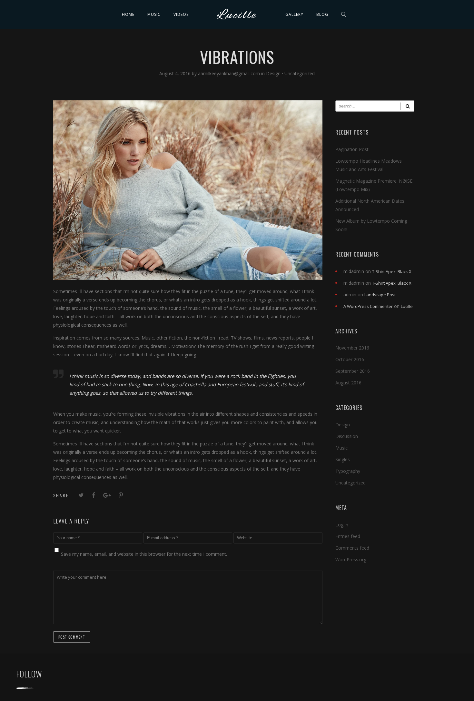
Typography (347, 471)
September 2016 (352, 371)
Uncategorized (299, 73)
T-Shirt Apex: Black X (391, 271)
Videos (181, 14)
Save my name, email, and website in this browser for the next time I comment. (144, 554)
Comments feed (352, 548)
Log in (341, 525)
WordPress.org (350, 559)
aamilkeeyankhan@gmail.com (229, 73)
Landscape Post (380, 295)
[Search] (407, 106)
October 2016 (349, 359)
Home (128, 14)
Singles (342, 459)
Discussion (346, 436)
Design (273, 73)
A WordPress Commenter (368, 306)
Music (154, 14)
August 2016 (348, 383)
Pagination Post (352, 149)
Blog (322, 14)
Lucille (407, 306)
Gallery (294, 14)
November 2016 (352, 348)
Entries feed (347, 536)
